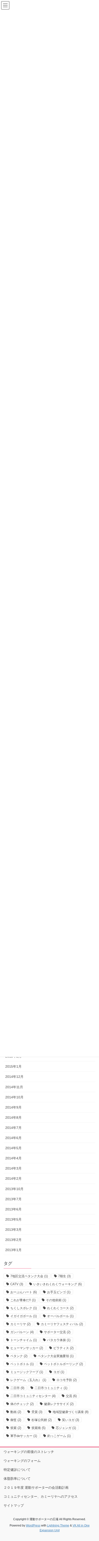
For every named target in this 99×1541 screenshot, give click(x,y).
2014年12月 (14, 1077)
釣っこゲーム (59, 1436)
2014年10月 (14, 1097)
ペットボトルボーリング (63, 1364)
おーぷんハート (23, 1292)
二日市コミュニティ (51, 1388)
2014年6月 (13, 1138)
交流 (71, 1396)
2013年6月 (13, 1209)
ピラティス (63, 1348)
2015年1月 (13, 1066)
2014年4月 (13, 1158)
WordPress (33, 1525)
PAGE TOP (91, 1490)
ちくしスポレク (23, 1308)
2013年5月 (13, 1219)
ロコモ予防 (66, 1380)
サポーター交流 (57, 1332)
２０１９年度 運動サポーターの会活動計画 (36, 1487)
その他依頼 (56, 1300)
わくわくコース (60, 1308)
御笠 (15, 1420)
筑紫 (15, 1428)
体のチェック (22, 1404)
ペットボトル (22, 1364)
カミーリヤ (20, 1324)
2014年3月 (13, 1168)
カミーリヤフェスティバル (62, 1324)
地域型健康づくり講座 (70, 1412)
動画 (15, 1412)
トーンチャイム (23, 1340)
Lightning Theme (58, 1525)
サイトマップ (14, 1505)
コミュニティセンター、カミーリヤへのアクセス (41, 1496)
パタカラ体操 (58, 1340)
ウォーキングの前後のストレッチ (29, 1452)
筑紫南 (38, 1428)
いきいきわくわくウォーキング (57, 1284)
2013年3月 (13, 1229)
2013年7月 (13, 1199)
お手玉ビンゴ (58, 1292)
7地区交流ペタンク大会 (29, 1276)
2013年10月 (14, 1189)
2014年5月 (13, 1148)
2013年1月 (13, 1250)
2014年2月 (13, 1178)
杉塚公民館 (41, 1420)
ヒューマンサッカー (26, 1348)
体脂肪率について (17, 1479)
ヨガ (58, 1372)
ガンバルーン (22, 1332)
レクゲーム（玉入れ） (28, 1380)
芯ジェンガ (66, 1428)
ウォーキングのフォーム (22, 1461)
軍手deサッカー (23, 1436)
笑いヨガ (70, 1420)
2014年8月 (13, 1117)
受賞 (36, 1412)
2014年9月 (13, 1107)
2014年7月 (13, 1128)
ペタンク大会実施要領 (56, 1356)
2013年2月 (13, 1240)
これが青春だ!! (23, 1300)
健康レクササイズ (59, 1404)
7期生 (64, 1276)
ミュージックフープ (26, 1372)
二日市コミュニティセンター (33, 1396)
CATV (16, 1284)
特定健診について (17, 1470)
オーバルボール (60, 1316)
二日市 (17, 1388)
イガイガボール (23, 1316)
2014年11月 (14, 1087)
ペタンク (18, 1356)
